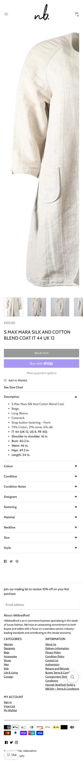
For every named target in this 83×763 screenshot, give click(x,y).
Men (6, 664)
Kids (6, 668)
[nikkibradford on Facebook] (6, 742)
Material (9, 517)
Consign (8, 676)
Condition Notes (15, 486)
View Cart (9, 706)
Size (6, 537)
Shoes (7, 660)
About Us (50, 644)
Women (8, 644)
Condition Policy (54, 656)
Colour (8, 466)
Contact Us (51, 660)
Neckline (9, 527)
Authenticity (52, 664)
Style (7, 548)
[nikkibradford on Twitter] (11, 742)
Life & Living (11, 672)
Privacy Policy (53, 652)
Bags (6, 652)
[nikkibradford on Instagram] (16, 742)
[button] (15, 380)
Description (11, 397)
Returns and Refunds (57, 668)
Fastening (10, 507)
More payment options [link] (42, 373)
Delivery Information (57, 648)
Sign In (8, 702)
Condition (10, 476)
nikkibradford (29, 750)
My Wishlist (10, 710)
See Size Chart (13, 387)
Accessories (10, 656)
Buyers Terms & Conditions (60, 672)
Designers (10, 497)
